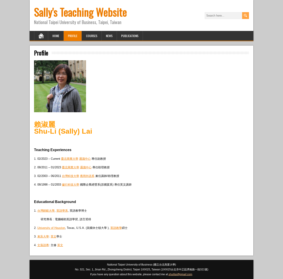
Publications (129, 35)
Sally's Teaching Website (80, 12)
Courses (91, 35)
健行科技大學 (70, 184)
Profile (72, 35)
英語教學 (116, 228)
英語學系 (62, 210)
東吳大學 (43, 236)
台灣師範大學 (46, 210)
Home (55, 35)
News (109, 35)
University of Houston (51, 228)
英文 (53, 236)
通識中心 (85, 158)
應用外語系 (87, 176)
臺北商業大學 (69, 158)
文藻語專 (43, 245)
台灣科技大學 (70, 176)
